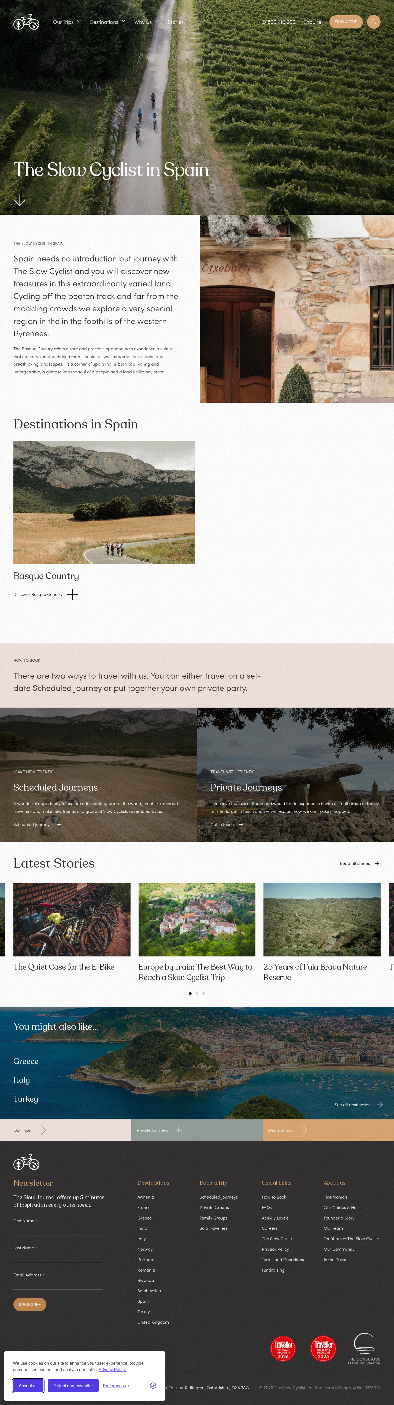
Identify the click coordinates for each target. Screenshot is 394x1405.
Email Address (28, 1274)
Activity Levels (275, 1218)
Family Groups (214, 1218)
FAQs (267, 1207)
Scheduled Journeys (219, 1197)
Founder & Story (339, 1218)
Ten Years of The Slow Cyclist (351, 1238)
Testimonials (336, 1197)
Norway (145, 1249)
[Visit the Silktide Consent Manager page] (153, 1385)
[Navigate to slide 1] (190, 993)
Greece (26, 1061)
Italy (21, 1080)
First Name (25, 1220)
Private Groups (214, 1207)
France (144, 1207)
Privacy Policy (275, 1249)
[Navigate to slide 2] (197, 993)
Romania (146, 1270)
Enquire (312, 22)
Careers (269, 1228)
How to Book (274, 1197)
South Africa (149, 1290)
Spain (143, 1301)
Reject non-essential (73, 1385)
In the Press (335, 1259)
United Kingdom (153, 1322)
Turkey (25, 1099)
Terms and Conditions (283, 1259)
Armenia (145, 1197)
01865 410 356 (279, 22)
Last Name (25, 1247)
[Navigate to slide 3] (203, 993)
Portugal (145, 1259)
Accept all (28, 1385)
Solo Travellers (214, 1228)
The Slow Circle (277, 1238)
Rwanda (145, 1280)
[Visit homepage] (26, 21)
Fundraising (273, 1270)
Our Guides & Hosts (343, 1207)
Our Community (339, 1249)
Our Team (333, 1228)
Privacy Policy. (113, 1369)
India (142, 1228)
